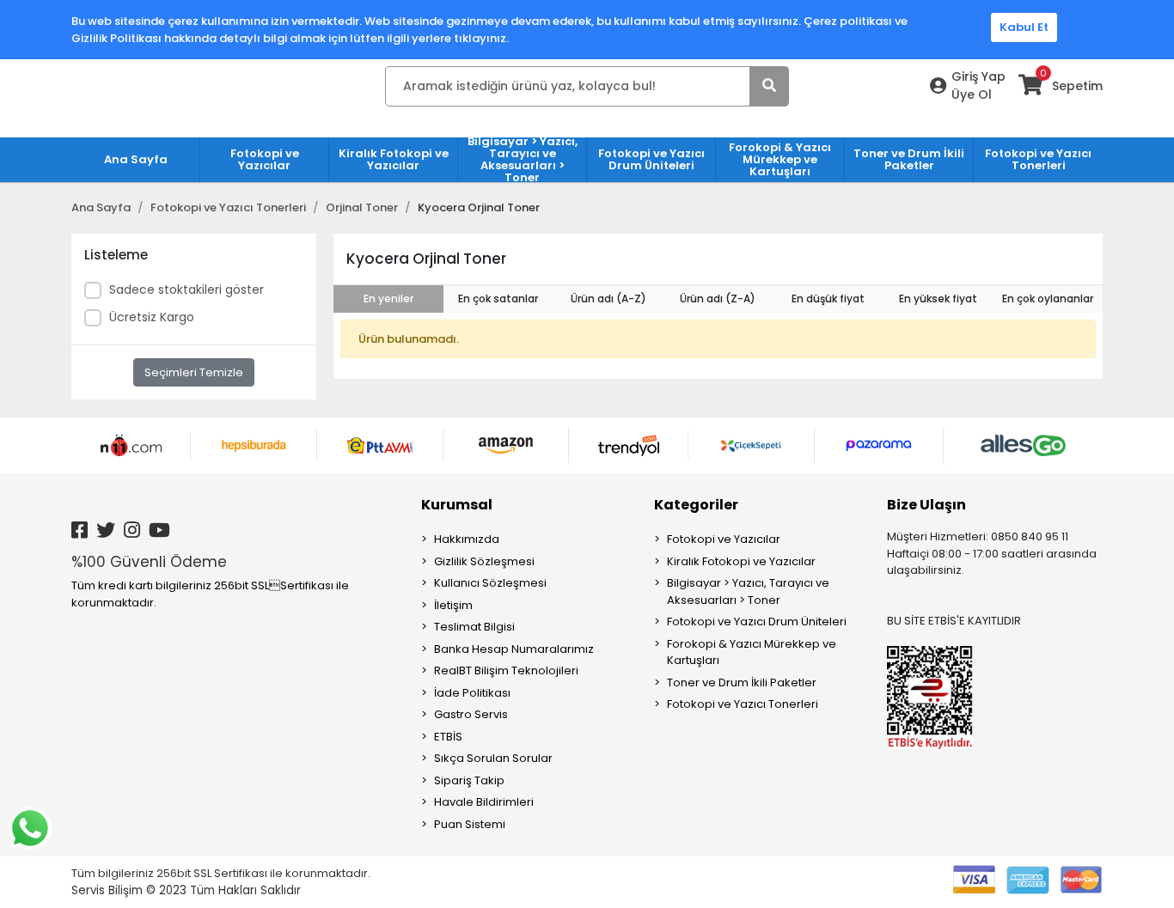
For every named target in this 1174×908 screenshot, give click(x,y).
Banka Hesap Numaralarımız (514, 649)
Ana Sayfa (136, 159)
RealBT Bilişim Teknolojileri (506, 670)
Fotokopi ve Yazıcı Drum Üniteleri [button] (651, 159)
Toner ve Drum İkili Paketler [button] (908, 159)
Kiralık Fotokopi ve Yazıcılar (741, 561)
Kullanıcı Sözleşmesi (490, 583)
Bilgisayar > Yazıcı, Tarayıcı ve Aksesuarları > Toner (748, 591)
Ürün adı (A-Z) (608, 298)
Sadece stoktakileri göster (186, 289)
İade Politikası (472, 693)
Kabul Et (1024, 27)
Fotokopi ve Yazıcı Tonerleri (742, 704)
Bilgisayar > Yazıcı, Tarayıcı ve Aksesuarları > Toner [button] (523, 159)
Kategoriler (696, 505)
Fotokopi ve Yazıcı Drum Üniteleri (757, 621)
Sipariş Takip (469, 780)
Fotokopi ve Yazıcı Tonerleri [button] (1038, 159)
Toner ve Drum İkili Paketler (741, 682)
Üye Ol (971, 94)
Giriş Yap (978, 76)
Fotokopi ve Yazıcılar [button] (264, 159)
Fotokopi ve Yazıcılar (723, 539)
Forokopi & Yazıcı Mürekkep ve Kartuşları (751, 652)
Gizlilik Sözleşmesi (484, 561)
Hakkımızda (466, 539)
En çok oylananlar (1047, 298)
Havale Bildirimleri (484, 802)
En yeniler (388, 298)
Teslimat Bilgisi (474, 627)
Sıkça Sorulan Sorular (493, 758)
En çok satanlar (498, 298)
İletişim (453, 605)
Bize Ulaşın (926, 505)
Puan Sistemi (469, 824)
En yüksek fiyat (938, 298)
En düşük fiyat (828, 298)
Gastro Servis (471, 714)
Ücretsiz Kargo (151, 317)
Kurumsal (456, 505)
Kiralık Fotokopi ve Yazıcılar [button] (394, 159)
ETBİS (448, 736)
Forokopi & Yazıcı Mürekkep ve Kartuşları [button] (780, 159)
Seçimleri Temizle (193, 372)
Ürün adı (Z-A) (717, 298)
